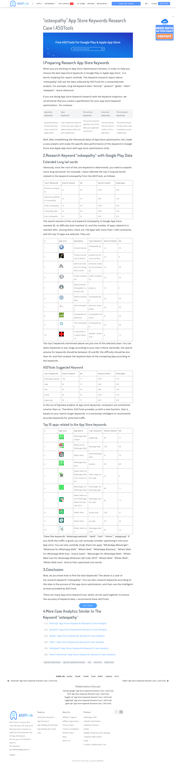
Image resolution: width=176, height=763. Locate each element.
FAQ (39, 733)
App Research (43, 721)
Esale (86, 740)
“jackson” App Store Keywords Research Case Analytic (78, 629)
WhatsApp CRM (90, 717)
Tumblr (86, 676)
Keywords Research (45, 717)
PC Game (81, 4)
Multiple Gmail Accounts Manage (97, 733)
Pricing (91, 4)
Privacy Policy (68, 725)
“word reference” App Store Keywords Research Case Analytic (82, 654)
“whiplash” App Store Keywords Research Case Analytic (79, 648)
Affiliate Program (70, 717)
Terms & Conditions (71, 729)
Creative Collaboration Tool (95, 744)
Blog (64, 736)
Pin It (117, 676)
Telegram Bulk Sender (93, 736)
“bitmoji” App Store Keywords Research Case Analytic (78, 623)
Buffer (100, 676)
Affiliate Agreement (71, 721)
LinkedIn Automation (92, 721)
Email (93, 676)
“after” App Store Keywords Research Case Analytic (77, 642)
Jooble (86, 729)
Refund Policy (68, 733)
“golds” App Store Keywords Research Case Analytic (77, 635)
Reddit (77, 676)
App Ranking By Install (46, 729)
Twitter (69, 676)
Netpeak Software (91, 725)
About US (66, 740)
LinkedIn (108, 676)
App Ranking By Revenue (47, 725)
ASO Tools (88, 606)
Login (154, 4)
